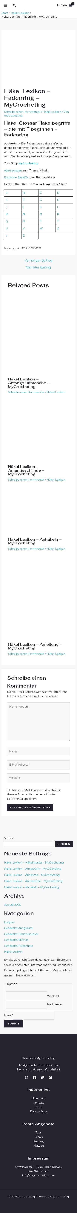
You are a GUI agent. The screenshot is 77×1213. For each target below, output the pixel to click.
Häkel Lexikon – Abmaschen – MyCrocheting (33, 881)
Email (8, 1015)
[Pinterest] (50, 1077)
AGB (38, 1107)
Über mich (38, 1098)
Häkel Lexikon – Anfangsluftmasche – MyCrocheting (29, 383)
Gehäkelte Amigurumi (18, 928)
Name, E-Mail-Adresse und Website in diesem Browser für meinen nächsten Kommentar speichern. (34, 794)
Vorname (53, 995)
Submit (14, 1023)
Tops (38, 1132)
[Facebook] (34, 1077)
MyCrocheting (28, 163)
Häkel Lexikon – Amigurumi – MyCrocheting (32, 868)
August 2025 (12, 904)
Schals (38, 1137)
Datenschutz (38, 1111)
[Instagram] (26, 1077)
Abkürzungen (13, 170)
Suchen (9, 838)
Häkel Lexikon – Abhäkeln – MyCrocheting (31, 887)
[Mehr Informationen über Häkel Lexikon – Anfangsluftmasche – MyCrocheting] (38, 333)
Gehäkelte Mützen (16, 940)
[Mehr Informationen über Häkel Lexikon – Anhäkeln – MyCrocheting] (38, 511)
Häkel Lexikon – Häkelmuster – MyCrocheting (34, 862)
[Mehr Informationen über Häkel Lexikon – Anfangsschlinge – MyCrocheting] (38, 431)
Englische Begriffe (16, 177)
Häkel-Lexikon (52, 111)
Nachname (54, 1004)
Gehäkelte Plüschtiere (18, 946)
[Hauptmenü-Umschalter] (5, 6)
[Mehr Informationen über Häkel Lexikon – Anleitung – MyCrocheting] (38, 598)
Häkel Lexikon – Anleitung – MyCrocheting (35, 646)
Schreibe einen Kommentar (22, 111)
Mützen (38, 1145)
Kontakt (38, 1102)
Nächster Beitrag (38, 267)
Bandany (38, 1141)
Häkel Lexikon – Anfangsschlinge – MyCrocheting (26, 470)
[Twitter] (42, 1077)
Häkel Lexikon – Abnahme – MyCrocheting (32, 875)
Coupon (9, 922)
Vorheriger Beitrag (38, 260)
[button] (14, 5)
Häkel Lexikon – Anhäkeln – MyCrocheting (35, 541)
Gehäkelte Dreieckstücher (21, 934)
